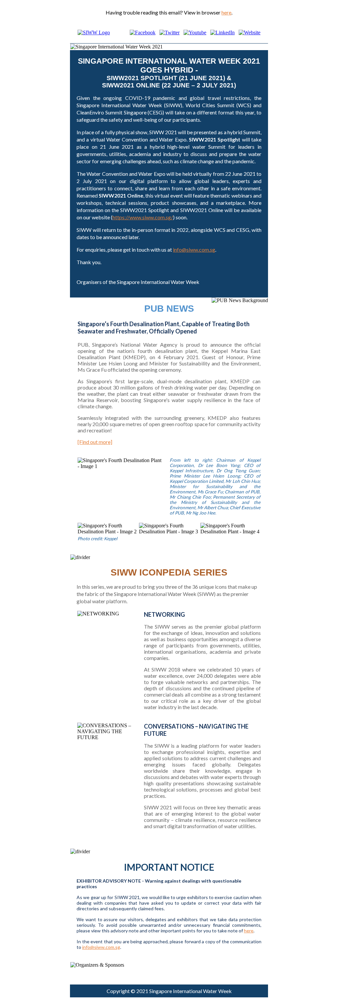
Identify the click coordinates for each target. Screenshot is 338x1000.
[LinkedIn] (222, 32)
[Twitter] (169, 32)
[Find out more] (95, 442)
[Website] (249, 32)
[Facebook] (142, 32)
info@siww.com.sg (194, 249)
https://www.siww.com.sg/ (143, 217)
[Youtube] (195, 32)
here (226, 12)
